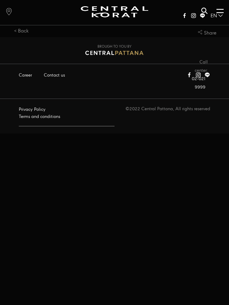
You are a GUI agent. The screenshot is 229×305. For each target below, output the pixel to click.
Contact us (54, 75)
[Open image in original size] (114, 11)
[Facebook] (185, 17)
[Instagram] (193, 17)
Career (25, 75)
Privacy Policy (32, 109)
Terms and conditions (39, 116)
